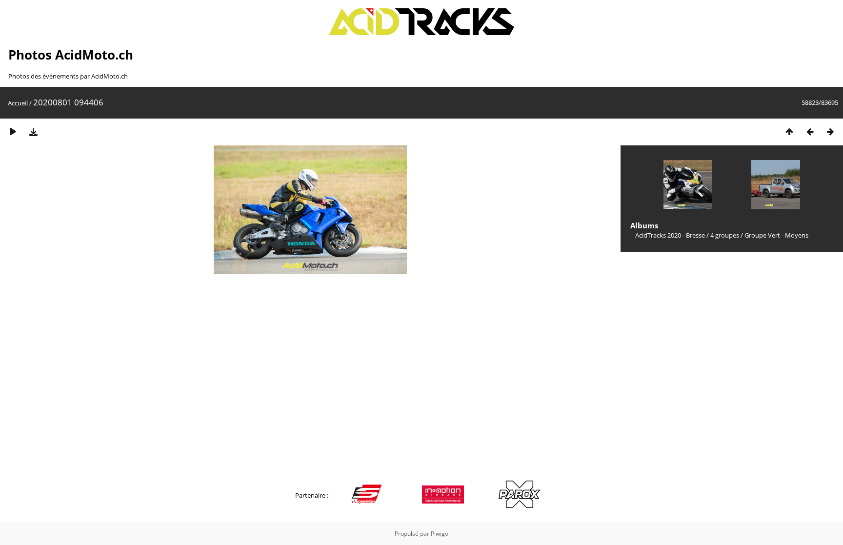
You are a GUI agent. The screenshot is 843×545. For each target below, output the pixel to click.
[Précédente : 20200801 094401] (810, 131)
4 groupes (724, 235)
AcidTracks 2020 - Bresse (670, 235)
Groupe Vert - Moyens (776, 235)
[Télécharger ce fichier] (33, 131)
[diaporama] (12, 131)
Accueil (18, 103)
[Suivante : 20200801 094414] (830, 131)
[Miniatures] (789, 131)
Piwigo (439, 533)
